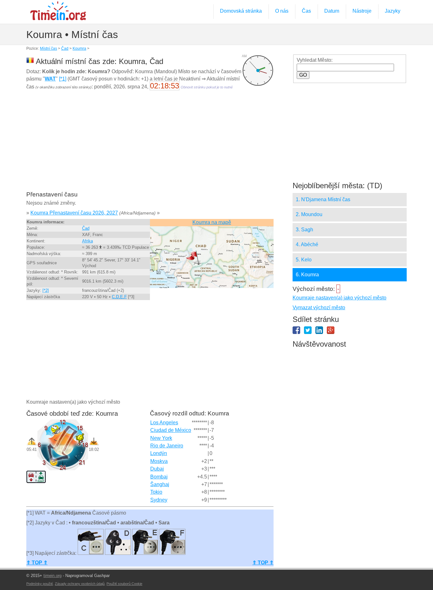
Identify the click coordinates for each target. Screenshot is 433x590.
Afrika (87, 241)
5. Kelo (304, 259)
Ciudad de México (170, 430)
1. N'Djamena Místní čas (323, 199)
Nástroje (362, 11)
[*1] (62, 78)
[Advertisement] (150, 144)
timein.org (52, 575)
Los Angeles (164, 422)
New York (161, 438)
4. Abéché (307, 244)
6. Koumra (307, 274)
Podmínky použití (39, 584)
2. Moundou (309, 214)
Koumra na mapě (211, 222)
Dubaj (157, 468)
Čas (306, 11)
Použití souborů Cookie (124, 584)
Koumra (79, 48)
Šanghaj (159, 484)
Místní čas (48, 48)
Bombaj (159, 476)
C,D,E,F (119, 296)
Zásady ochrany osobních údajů (80, 584)
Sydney (158, 500)
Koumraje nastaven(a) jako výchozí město (339, 297)
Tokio (156, 492)
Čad (64, 48)
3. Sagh (304, 229)
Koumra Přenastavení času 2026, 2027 (74, 212)
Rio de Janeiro (166, 445)
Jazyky (392, 11)
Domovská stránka (241, 11)
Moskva (159, 461)
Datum (331, 11)
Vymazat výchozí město (319, 307)
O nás (281, 11)
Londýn (158, 453)
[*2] (45, 290)
